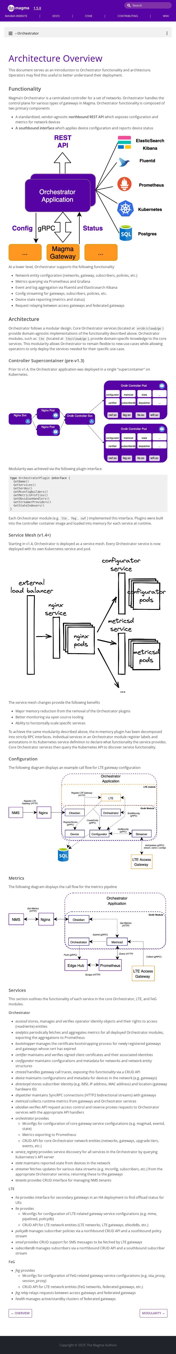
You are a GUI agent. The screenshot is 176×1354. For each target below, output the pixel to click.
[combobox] (148, 5)
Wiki (166, 16)
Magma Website (16, 16)
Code (88, 16)
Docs (56, 16)
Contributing (128, 16)
